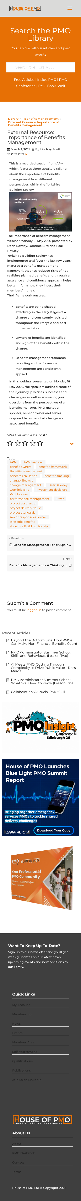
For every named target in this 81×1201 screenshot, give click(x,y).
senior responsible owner (28, 517)
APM (13, 462)
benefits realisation (23, 476)
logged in (34, 610)
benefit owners (20, 467)
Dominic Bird (19, 490)
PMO (60, 499)
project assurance (22, 503)
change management (25, 485)
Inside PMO (46, 80)
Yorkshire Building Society (29, 526)
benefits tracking (56, 476)
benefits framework (52, 467)
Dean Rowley (58, 485)
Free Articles (24, 80)
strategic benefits (22, 522)
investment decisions (52, 490)
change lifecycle (21, 480)
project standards (22, 512)
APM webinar (33, 462)
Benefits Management (26, 471)
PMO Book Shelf (51, 86)
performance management (29, 499)
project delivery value (25, 508)
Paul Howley (19, 494)
